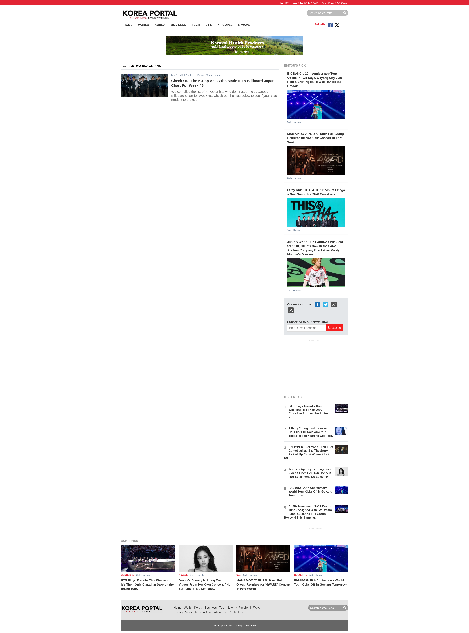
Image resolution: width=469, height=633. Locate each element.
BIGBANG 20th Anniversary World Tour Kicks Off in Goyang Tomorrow (310, 491)
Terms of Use (203, 612)
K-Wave (244, 24)
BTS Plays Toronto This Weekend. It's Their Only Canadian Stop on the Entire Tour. (147, 584)
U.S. (295, 3)
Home (128, 24)
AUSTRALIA (328, 3)
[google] (334, 304)
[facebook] (317, 304)
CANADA (342, 3)
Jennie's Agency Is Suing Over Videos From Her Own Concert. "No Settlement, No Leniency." (310, 473)
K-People (225, 24)
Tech (196, 24)
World (143, 24)
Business (178, 24)
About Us (220, 612)
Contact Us (236, 612)
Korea (160, 24)
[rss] (291, 310)
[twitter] (325, 304)
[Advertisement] (316, 366)
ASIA (315, 3)
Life (209, 24)
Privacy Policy (182, 612)
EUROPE (305, 3)
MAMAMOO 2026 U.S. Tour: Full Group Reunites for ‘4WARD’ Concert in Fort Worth (315, 138)
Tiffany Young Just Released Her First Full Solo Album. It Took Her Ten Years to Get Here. (311, 432)
